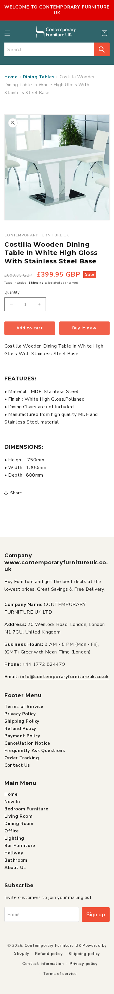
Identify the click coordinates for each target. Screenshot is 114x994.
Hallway (13, 853)
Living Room (18, 816)
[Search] (102, 49)
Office (11, 831)
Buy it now (84, 328)
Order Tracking (21, 758)
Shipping (36, 283)
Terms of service (60, 973)
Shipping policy (84, 953)
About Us (15, 868)
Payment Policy (22, 736)
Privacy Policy (20, 714)
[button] (7, 33)
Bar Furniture (19, 846)
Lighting (14, 838)
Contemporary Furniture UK (53, 945)
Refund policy (49, 953)
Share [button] (16, 493)
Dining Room (19, 824)
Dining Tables (39, 77)
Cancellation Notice (27, 743)
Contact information (43, 963)
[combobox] (49, 49)
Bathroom (15, 860)
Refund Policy (20, 728)
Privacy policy (84, 963)
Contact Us (17, 765)
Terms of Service (24, 706)
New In (12, 802)
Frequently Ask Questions (34, 750)
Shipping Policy (21, 721)
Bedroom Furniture (26, 809)
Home (11, 77)
